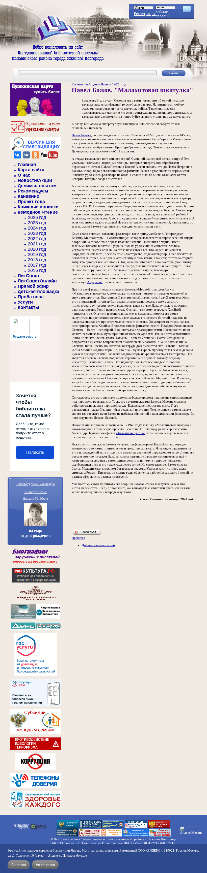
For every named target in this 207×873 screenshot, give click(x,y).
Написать (35, 452)
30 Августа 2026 (35, 492)
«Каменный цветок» (130, 433)
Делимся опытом (37, 185)
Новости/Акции (35, 180)
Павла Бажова (81, 135)
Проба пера (31, 296)
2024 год (37, 228)
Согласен (18, 865)
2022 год (37, 238)
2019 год (37, 254)
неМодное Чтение (38, 212)
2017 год (37, 265)
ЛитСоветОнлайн (37, 280)
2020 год (37, 249)
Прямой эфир (33, 286)
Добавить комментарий (98, 545)
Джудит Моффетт (35, 498)
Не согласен (45, 865)
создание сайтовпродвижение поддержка (21, 826)
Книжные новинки (38, 206)
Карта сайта (31, 169)
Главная (27, 164)
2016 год (37, 270)
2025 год (37, 222)
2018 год (37, 259)
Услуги (25, 302)
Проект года (31, 201)
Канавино (28, 196)
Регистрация (145, 14)
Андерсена (94, 282)
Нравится (78, 538)
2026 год (37, 217)
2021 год (37, 243)
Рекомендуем (33, 190)
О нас (24, 175)
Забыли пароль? (162, 13)
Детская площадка (38, 291)
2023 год (37, 233)
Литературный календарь (35, 483)
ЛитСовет (29, 275)
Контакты (28, 307)
